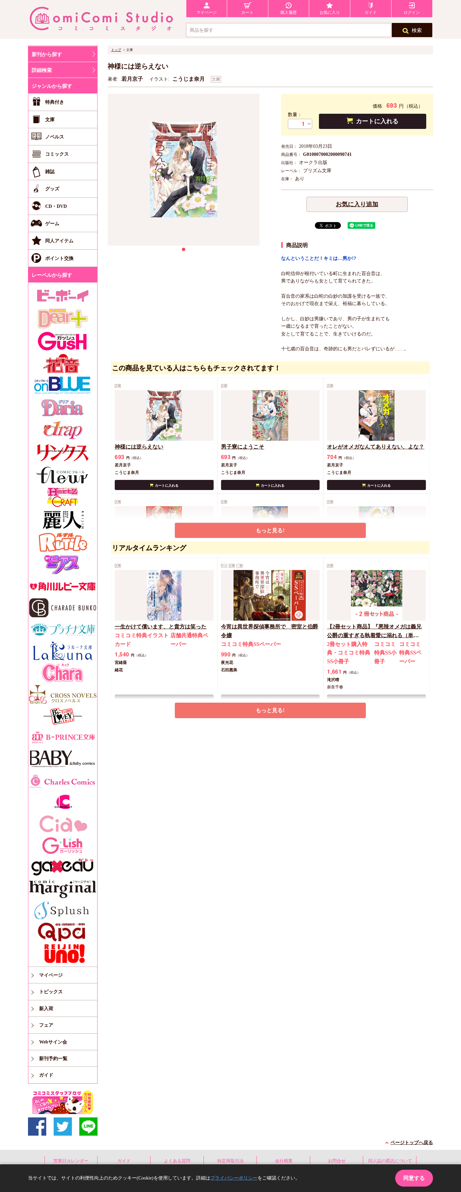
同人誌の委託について (390, 1160)
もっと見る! (270, 530)
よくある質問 (177, 1160)
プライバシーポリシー (233, 1178)
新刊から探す (47, 54)
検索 (417, 30)
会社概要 (284, 1160)
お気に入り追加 (357, 204)
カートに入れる (377, 121)
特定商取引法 (230, 1160)
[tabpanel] (184, 170)
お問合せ (337, 1160)
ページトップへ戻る (411, 1142)
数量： (295, 114)
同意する (414, 1178)
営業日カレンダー (70, 1160)
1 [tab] (183, 249)
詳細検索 (42, 70)
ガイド (124, 1160)
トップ (116, 50)
